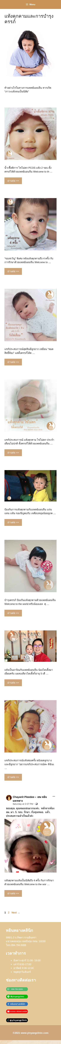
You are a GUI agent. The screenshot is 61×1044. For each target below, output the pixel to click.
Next (16, 912)
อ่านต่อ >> (13, 180)
